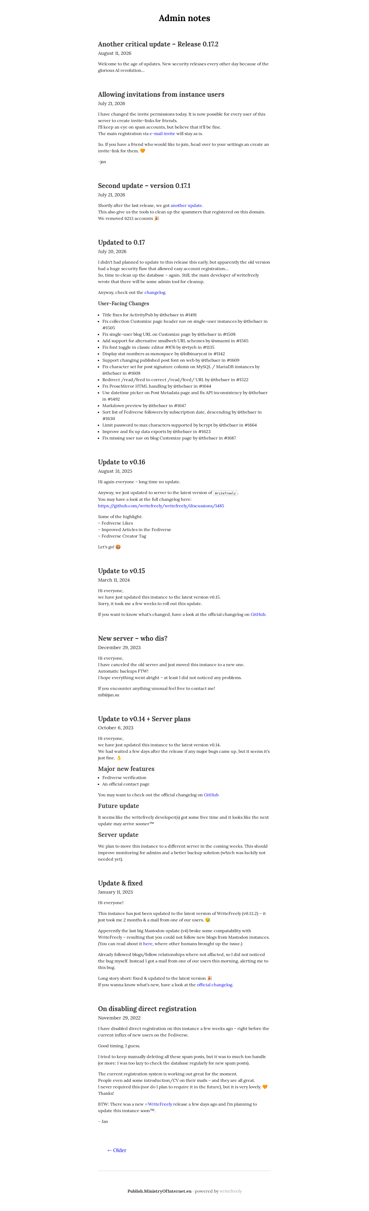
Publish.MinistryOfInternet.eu (160, 1191)
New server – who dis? (132, 638)
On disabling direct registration (147, 1009)
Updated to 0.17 (121, 242)
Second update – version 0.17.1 (144, 186)
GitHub (258, 614)
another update (186, 205)
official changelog (214, 984)
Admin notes (184, 18)
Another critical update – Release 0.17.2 (158, 44)
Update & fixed (120, 883)
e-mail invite (162, 133)
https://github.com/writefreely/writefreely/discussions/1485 (161, 505)
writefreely (231, 1191)
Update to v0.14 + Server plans (144, 719)
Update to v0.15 (121, 571)
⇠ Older (117, 1150)
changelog (155, 292)
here (148, 943)
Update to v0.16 (121, 462)
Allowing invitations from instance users (161, 94)
